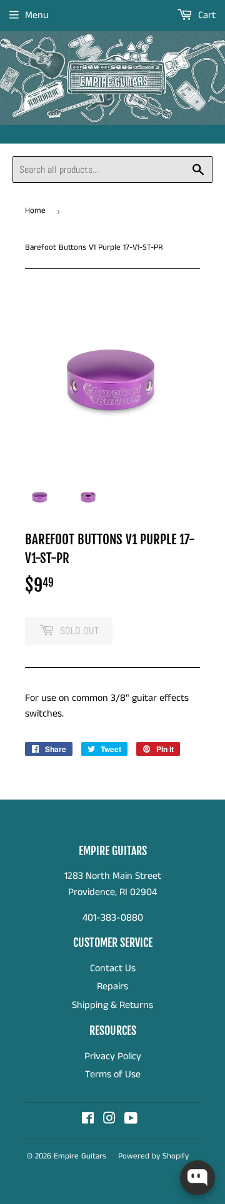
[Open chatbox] (197, 1177)
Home (35, 211)
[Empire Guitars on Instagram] (109, 1120)
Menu (37, 15)
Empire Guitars (80, 1156)
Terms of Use (113, 1074)
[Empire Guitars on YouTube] (131, 1120)
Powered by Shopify (153, 1156)
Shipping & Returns (112, 1005)
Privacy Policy (112, 1056)
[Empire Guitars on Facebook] (87, 1120)
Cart (206, 15)
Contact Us (113, 968)
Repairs (112, 986)
